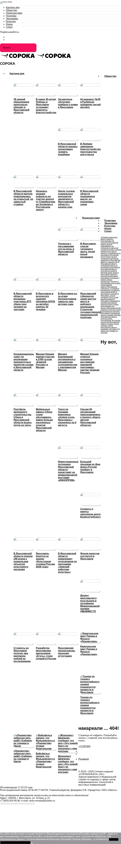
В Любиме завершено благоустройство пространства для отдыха (109, 239)
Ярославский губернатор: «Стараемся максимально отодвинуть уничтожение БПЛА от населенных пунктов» (110, 290)
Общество (11, 10)
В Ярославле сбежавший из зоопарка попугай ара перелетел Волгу (110, 301)
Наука (9, 24)
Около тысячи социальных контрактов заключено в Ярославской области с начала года (110, 259)
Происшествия (14, 13)
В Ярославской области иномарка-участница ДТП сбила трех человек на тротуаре (110, 329)
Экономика (12, 18)
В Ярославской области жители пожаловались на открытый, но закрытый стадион (109, 246)
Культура (11, 21)
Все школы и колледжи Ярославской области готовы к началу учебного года (110, 322)
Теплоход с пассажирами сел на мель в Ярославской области (110, 284)
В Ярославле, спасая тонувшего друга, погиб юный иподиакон (110, 296)
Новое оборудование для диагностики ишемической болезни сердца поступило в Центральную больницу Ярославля (111, 309)
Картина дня (12, 7)
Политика (11, 16)
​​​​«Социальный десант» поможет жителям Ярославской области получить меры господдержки (111, 316)
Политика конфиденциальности (17, 803)
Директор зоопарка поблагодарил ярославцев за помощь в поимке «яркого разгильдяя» (110, 277)
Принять (113, 839)
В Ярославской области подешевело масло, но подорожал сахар (110, 264)
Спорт (9, 27)
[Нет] (32, 843)
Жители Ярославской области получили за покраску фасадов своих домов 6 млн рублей (110, 270)
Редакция (83, 759)
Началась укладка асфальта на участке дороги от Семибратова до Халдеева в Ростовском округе (111, 253)
